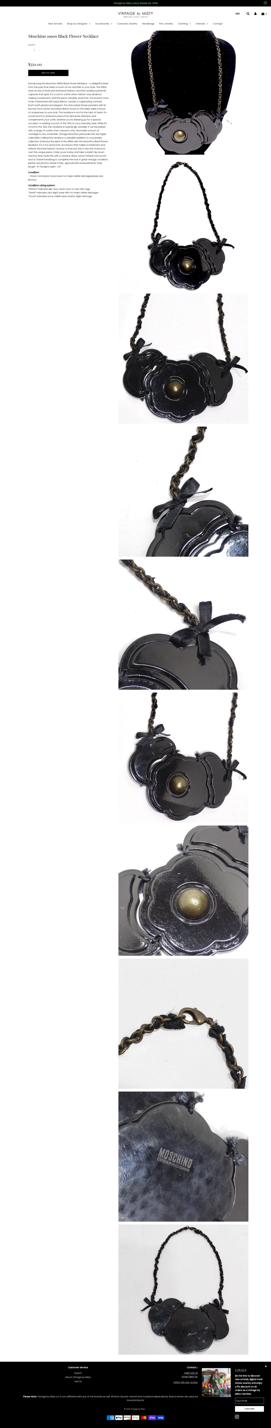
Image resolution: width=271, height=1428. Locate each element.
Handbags (148, 23)
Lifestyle (201, 23)
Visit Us (78, 1381)
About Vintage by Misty (78, 1377)
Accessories (102, 23)
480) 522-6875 (193, 1373)
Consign (218, 23)
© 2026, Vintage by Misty (134, 1409)
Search (78, 1373)
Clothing (183, 23)
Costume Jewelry (127, 23)
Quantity (31, 45)
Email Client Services (193, 1376)
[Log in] (255, 13)
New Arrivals (55, 23)
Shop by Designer (77, 23)
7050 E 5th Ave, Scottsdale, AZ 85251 (193, 1382)
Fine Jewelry (166, 23)
